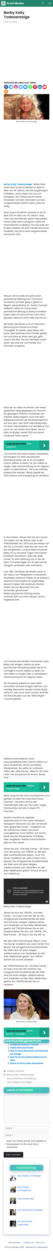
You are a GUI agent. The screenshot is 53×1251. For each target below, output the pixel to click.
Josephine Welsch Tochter (24, 1044)
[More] (6, 92)
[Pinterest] (35, 87)
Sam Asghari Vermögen (19, 1082)
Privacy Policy (15, 1242)
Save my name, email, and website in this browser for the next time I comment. (26, 1144)
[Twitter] (20, 87)
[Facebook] (6, 87)
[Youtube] (44, 87)
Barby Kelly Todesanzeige (18, 184)
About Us (40, 1242)
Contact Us (28, 1242)
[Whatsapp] (30, 87)
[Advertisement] (26, 54)
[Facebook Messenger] (25, 87)
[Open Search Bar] (42, 3)
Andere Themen (15, 1071)
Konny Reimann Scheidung (21, 1078)
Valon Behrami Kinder (22, 1047)
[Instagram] (16, 87)
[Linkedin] (40, 87)
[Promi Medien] (3, 3)
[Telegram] (11, 87)
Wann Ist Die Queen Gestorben (26, 1063)
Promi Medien (15, 3)
